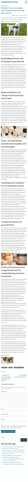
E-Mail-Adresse (5, 414)
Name (2, 409)
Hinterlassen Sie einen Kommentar (20, 15)
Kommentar (4, 391)
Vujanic (4, 371)
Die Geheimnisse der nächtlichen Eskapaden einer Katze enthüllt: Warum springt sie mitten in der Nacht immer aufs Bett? (13, 452)
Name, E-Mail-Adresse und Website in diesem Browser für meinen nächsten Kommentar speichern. (13, 426)
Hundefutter (5, 6)
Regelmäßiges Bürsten (18, 367)
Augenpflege (4, 367)
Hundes (10, 367)
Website (3, 419)
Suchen (2, 437)
